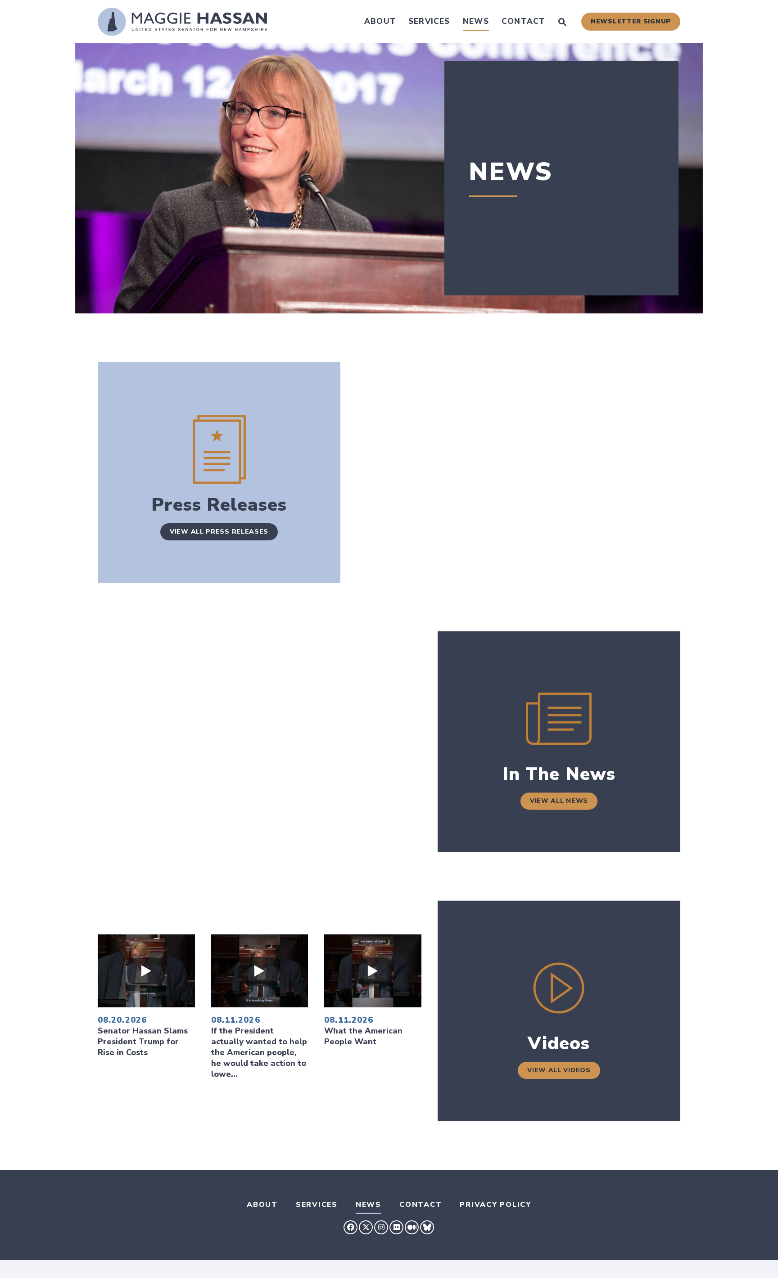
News (476, 21)
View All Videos (559, 1070)
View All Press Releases (219, 531)
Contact (523, 21)
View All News (559, 801)
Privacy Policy (495, 1205)
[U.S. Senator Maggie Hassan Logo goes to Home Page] (182, 21)
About (380, 21)
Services (429, 21)
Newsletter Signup (631, 21)
